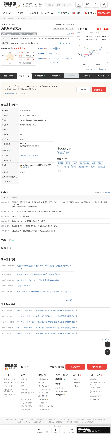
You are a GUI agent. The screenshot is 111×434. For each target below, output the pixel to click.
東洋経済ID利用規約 (56, 422)
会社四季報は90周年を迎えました (33, 6)
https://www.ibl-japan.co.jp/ (29, 155)
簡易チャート (90, 69)
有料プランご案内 (104, 13)
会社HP (69, 34)
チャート (87, 6)
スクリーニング (50, 13)
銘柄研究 (35, 13)
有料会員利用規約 (72, 422)
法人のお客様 (97, 367)
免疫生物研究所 (21, 18)
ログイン (104, 6)
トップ (8, 13)
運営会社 (9, 420)
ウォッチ (95, 6)
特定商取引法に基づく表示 (96, 420)
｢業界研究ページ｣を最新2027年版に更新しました (34, 4)
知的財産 (81, 420)
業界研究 (64, 13)
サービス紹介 (19, 420)
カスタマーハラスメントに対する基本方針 (31, 422)
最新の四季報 (9, 75)
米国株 (78, 13)
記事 (21, 13)
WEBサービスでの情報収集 (46, 420)
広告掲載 (30, 420)
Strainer (107, 192)
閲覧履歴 (79, 6)
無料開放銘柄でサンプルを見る (16, 93)
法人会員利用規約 (88, 422)
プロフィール (24, 76)
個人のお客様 (75, 367)
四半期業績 (39, 75)
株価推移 (87, 75)
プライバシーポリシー (66, 420)
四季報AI (91, 13)
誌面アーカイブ (101, 75)
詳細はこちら (99, 90)
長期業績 (54, 75)
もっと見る (69, 300)
